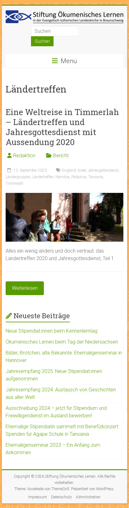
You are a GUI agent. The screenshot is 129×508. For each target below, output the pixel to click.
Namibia (62, 177)
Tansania (95, 177)
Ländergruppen (18, 177)
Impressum (37, 497)
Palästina (78, 177)
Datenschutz (61, 497)
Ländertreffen (43, 177)
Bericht (61, 155)
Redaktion (24, 155)
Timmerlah (14, 183)
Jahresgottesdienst (103, 170)
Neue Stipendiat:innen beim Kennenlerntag (51, 331)
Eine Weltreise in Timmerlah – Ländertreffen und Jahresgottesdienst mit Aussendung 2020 (62, 127)
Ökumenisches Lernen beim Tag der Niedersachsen (62, 342)
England (69, 170)
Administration (88, 497)
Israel (82, 170)
